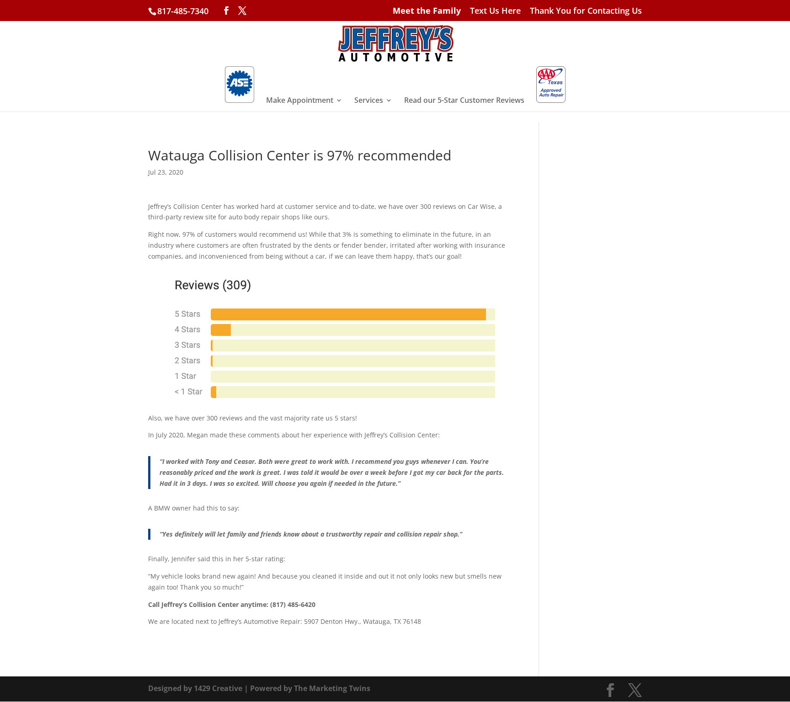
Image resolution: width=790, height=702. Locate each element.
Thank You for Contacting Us (586, 11)
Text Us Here (495, 11)
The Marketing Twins (332, 688)
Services (368, 101)
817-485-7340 (182, 10)
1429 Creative (218, 688)
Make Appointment (299, 101)
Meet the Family (427, 11)
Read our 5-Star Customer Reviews (464, 101)
